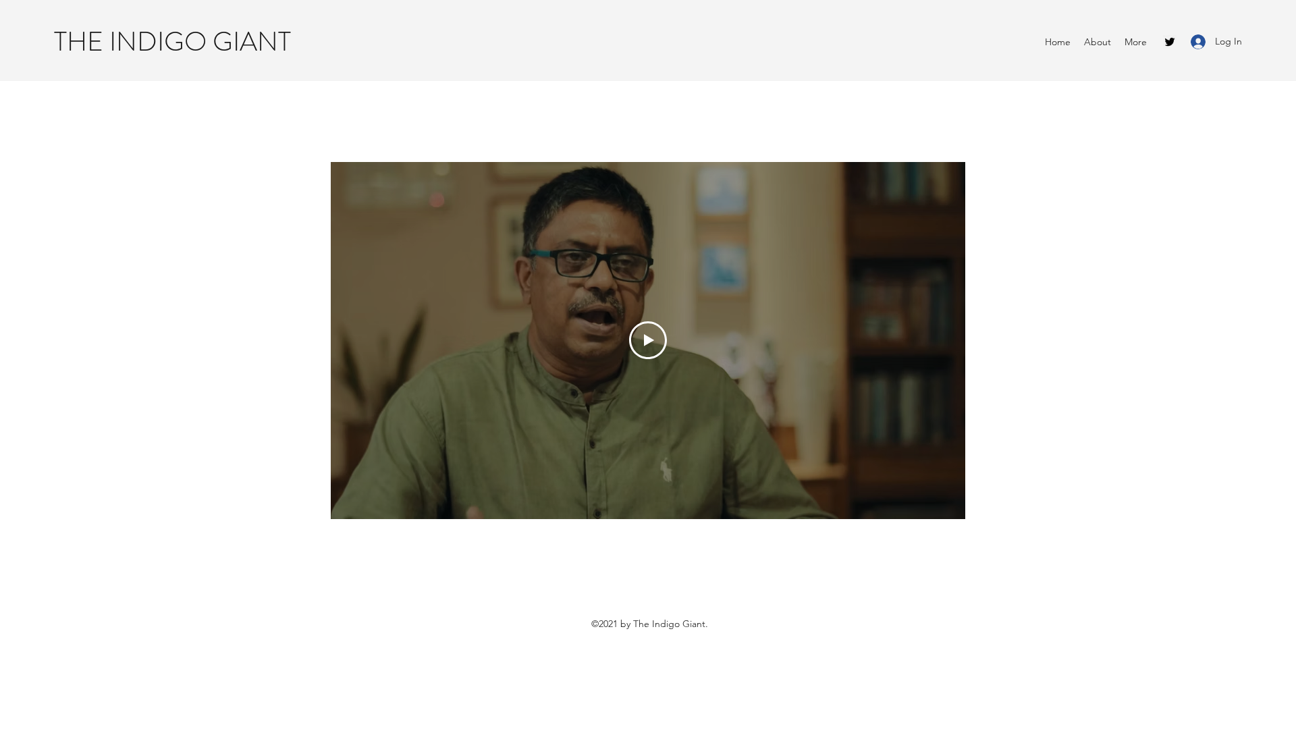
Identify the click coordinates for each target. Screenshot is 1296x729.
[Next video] (937, 340)
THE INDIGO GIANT (172, 41)
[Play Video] (648, 340)
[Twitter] (1170, 42)
